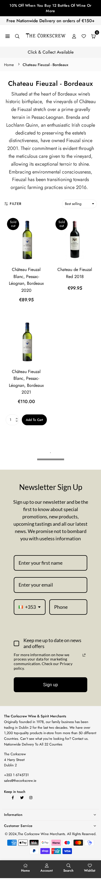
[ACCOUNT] (74, 35)
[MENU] (7, 35)
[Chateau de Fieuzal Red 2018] (74, 239)
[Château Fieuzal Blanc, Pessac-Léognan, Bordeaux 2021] (26, 341)
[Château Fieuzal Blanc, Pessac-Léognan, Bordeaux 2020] (26, 239)
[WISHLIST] (84, 35)
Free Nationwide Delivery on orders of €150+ (50, 21)
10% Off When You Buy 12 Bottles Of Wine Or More (50, 8)
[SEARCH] (17, 35)
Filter (16, 203)
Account (46, 870)
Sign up (50, 684)
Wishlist (89, 870)
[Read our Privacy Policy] (84, 655)
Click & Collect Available (51, 52)
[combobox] (30, 607)
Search (68, 870)
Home (9, 64)
